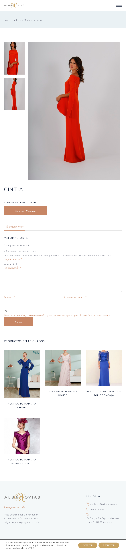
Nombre (9, 297)
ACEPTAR (88, 545)
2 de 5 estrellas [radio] (8, 264)
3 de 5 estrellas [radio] (11, 264)
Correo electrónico (75, 297)
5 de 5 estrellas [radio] (17, 264)
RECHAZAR (109, 545)
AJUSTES (30, 548)
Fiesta (19, 20)
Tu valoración (12, 268)
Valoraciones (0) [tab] (15, 226)
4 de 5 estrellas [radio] (14, 264)
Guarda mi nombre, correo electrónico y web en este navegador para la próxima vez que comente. (57, 315)
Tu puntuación (13, 259)
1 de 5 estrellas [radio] (5, 264)
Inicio (6, 20)
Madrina (28, 20)
